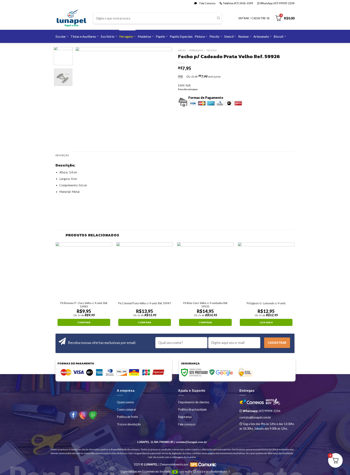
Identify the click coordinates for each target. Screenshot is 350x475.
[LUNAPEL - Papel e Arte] (71, 18)
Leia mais (266, 322)
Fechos (212, 50)
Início (182, 50)
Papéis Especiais (181, 36)
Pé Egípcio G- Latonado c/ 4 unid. (266, 303)
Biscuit (278, 36)
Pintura (200, 36)
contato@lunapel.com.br (255, 417)
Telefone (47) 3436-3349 (237, 3)
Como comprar (126, 409)
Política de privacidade (192, 409)
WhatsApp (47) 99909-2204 (277, 3)
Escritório (107, 36)
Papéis (160, 36)
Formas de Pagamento (205, 97)
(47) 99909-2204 (261, 411)
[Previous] (82, 95)
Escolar (60, 36)
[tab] (62, 155)
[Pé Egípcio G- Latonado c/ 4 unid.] (266, 270)
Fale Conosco (207, 3)
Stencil (229, 36)
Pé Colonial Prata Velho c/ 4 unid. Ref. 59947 (144, 303)
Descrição (62, 155)
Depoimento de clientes (193, 402)
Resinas (243, 36)
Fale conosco (186, 424)
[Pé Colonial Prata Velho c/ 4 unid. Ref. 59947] (144, 270)
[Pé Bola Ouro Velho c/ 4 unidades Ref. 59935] (205, 270)
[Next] (165, 95)
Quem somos (125, 402)
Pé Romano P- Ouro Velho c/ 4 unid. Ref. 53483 (84, 304)
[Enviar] (218, 18)
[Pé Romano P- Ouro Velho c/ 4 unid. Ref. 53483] (83, 270)
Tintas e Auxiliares (83, 36)
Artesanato (261, 36)
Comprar (83, 322)
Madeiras (144, 36)
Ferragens (126, 36)
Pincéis (214, 36)
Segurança (185, 416)
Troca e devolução (129, 424)
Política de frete (127, 416)
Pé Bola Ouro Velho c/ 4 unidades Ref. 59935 (205, 304)
